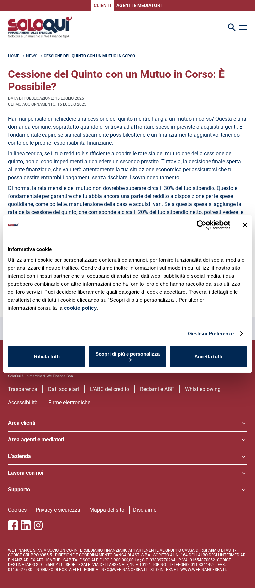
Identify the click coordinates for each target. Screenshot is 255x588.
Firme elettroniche (69, 402)
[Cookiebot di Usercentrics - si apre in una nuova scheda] (201, 225)
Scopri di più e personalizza (127, 353)
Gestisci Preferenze (211, 333)
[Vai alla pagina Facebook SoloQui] (13, 525)
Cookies (17, 510)
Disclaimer (145, 510)
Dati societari (63, 389)
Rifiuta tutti (47, 356)
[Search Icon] (231, 27)
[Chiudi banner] (245, 225)
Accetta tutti (208, 356)
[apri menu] (243, 27)
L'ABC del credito (109, 389)
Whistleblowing (203, 389)
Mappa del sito (106, 510)
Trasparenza (22, 389)
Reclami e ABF (157, 389)
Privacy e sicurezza (58, 510)
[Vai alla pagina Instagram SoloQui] (38, 525)
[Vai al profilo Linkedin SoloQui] (26, 525)
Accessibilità (23, 402)
